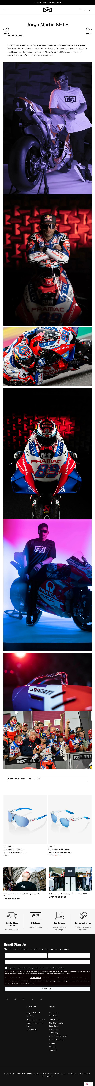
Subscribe (47, 989)
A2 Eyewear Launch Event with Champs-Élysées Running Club (23, 895)
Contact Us (53, 1050)
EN (90, 1084)
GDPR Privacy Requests (58, 1036)
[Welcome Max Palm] (89, 29)
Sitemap (52, 1047)
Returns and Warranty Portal (34, 1024)
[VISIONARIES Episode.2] (6, 29)
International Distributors (54, 1014)
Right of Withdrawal (56, 1040)
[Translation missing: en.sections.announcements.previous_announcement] (5, 2)
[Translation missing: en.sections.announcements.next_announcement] (90, 2)
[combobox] (88, 1084)
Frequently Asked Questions (33, 1014)
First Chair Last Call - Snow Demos (57, 1024)
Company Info (54, 1019)
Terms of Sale (31, 1029)
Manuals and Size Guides (35, 1019)
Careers (52, 1043)
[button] (4, 9)
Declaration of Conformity (54, 1031)
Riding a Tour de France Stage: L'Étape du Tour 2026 (68, 894)
